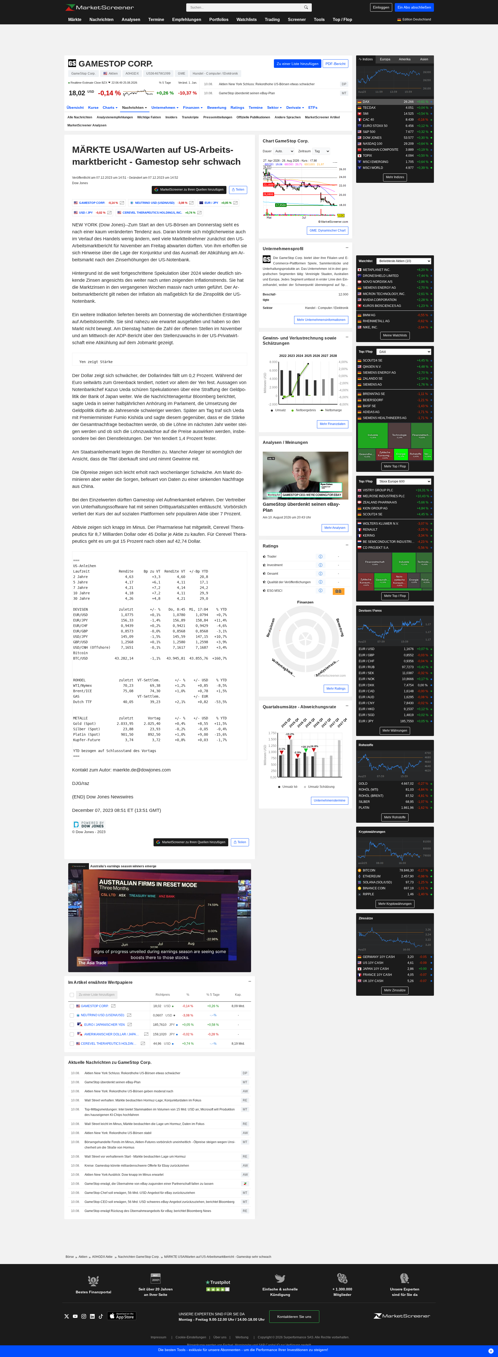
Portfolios (219, 19)
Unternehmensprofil (283, 249)
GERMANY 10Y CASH (379, 957)
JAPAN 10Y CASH (376, 969)
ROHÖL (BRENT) (371, 796)
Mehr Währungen (395, 730)
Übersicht (75, 107)
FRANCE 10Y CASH (377, 975)
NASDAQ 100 (372, 144)
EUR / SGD (367, 715)
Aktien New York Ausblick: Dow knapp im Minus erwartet (124, 1174)
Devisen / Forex (370, 610)
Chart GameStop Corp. (286, 141)
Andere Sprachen (288, 117)
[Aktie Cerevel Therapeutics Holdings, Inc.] (199, 213)
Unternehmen (163, 107)
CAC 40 (368, 119)
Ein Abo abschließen (414, 7)
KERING (369, 535)
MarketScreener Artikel (322, 117)
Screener (297, 19)
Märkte (74, 19)
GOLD (363, 783)
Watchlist (365, 261)
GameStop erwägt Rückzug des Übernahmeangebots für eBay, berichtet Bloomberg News (148, 1211)
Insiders (171, 117)
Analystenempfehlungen (115, 117)
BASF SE (369, 406)
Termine (156, 19)
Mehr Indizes (395, 177)
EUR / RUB (367, 667)
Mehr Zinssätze (395, 990)
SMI (365, 114)
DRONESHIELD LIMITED (381, 276)
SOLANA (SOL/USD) (377, 882)
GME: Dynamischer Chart (327, 230)
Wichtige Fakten (149, 117)
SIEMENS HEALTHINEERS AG (384, 418)
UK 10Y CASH (373, 981)
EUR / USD (367, 649)
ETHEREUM (372, 876)
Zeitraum (304, 151)
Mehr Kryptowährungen (395, 904)
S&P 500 (369, 132)
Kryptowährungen (372, 832)
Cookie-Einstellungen (191, 1337)
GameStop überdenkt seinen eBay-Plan (247, 93)
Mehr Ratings (336, 688)
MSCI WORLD (373, 168)
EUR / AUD (366, 697)
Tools (319, 19)
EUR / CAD (367, 691)
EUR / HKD (367, 709)
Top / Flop (342, 19)
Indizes (367, 59)
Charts (109, 107)
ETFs (312, 107)
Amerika (405, 59)
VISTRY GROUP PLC (378, 490)
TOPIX (367, 155)
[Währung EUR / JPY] (235, 203)
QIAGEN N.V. (372, 367)
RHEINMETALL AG (376, 321)
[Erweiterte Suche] (306, 7)
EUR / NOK (367, 679)
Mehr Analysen (334, 528)
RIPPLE (368, 894)
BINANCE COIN (374, 888)
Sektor (273, 107)
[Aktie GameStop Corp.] (121, 203)
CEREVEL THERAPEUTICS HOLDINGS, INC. (109, 1043)
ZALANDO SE (373, 378)
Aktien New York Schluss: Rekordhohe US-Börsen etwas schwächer (267, 84)
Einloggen (381, 7)
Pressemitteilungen (217, 117)
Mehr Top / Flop (395, 466)
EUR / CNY (367, 703)
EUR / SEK (366, 673)
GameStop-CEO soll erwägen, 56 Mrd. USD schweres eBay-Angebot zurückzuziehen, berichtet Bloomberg (159, 1202)
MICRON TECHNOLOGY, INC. (384, 294)
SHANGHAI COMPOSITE (380, 149)
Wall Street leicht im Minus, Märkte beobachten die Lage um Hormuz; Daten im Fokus (144, 1124)
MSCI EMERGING (375, 162)
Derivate (294, 107)
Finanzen (191, 107)
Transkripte (190, 117)
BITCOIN (369, 870)
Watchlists (247, 19)
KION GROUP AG (375, 508)
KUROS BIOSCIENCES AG (382, 306)
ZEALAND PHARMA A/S (380, 502)
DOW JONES (372, 138)
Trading (272, 19)
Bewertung (216, 107)
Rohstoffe (366, 745)
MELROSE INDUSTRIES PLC (384, 496)
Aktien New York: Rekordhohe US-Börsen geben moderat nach (129, 1091)
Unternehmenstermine (329, 800)
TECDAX (369, 108)
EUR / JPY (366, 721)
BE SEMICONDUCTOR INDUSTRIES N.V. (389, 542)
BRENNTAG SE (374, 394)
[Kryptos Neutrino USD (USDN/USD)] (190, 203)
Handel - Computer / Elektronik (326, 308)
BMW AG (369, 315)
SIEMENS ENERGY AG (379, 288)
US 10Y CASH (373, 963)
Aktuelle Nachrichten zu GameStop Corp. (110, 1062)
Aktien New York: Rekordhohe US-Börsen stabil (118, 1133)
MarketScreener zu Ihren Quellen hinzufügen (192, 189)
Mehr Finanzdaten (332, 424)
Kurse (93, 107)
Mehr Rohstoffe (395, 817)
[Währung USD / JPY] (109, 213)
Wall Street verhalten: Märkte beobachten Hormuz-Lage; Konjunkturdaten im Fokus (143, 1100)
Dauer (267, 151)
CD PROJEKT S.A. (376, 548)
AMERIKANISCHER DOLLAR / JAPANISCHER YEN (112, 1034)
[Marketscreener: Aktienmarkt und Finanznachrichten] (99, 7)
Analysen (131, 19)
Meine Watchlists (395, 335)
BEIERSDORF (373, 400)
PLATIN (364, 808)
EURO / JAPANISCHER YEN (104, 1025)
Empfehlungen (186, 19)
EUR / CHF (366, 661)
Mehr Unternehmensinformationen (321, 320)
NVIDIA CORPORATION (380, 300)
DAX (366, 102)
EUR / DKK (366, 685)
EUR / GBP (366, 655)
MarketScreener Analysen (86, 125)
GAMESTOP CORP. (94, 1006)
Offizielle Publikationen (253, 117)
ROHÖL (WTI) (368, 789)
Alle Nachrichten (79, 117)
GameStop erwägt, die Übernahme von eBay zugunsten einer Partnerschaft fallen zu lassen (149, 1184)
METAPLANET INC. (376, 270)
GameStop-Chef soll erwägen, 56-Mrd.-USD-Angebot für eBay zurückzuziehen (140, 1193)
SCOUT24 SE (372, 360)
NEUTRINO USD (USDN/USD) (102, 1015)
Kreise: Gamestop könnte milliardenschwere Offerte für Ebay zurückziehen (137, 1165)
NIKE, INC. (370, 327)
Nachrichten (101, 19)
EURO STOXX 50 (375, 126)
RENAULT (370, 529)
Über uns (219, 1337)
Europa (385, 59)
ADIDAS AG (371, 412)
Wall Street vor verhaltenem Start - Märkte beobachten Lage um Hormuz (135, 1156)
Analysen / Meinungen (285, 442)
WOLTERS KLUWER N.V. (381, 523)
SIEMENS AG (372, 384)
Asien (424, 59)
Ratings (237, 107)
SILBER (364, 802)
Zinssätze (366, 918)
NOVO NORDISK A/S (377, 282)
